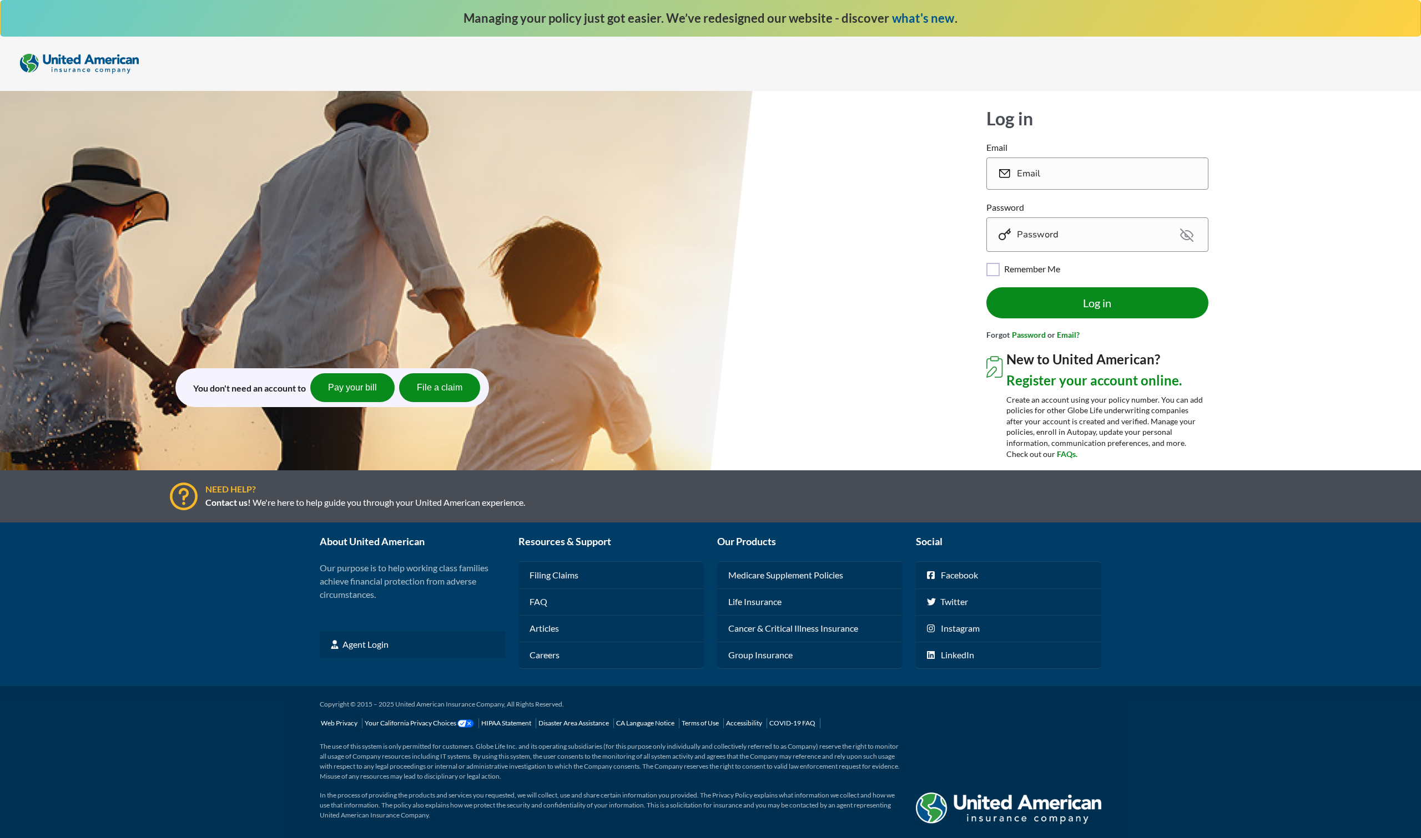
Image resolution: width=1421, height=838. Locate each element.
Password (1005, 207)
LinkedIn (956, 654)
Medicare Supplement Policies (785, 575)
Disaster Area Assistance (573, 723)
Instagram (959, 628)
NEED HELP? (230, 489)
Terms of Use (700, 723)
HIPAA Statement (506, 723)
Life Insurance (755, 601)
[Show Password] (1187, 234)
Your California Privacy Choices (411, 723)
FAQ (538, 601)
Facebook (958, 575)
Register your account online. (1094, 380)
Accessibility (744, 723)
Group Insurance (760, 654)
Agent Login (365, 644)
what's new (923, 18)
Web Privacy (339, 723)
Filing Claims (554, 575)
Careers (545, 654)
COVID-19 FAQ (792, 723)
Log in (1097, 302)
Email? (1068, 334)
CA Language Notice (645, 723)
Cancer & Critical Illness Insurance (793, 628)
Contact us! (229, 502)
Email (996, 147)
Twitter (954, 601)
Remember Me (1032, 268)
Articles (544, 628)
